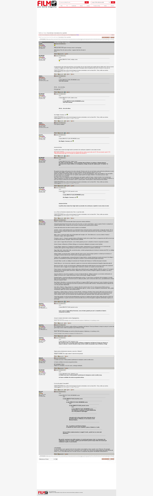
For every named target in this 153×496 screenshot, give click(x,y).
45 (47, 39)
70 (89, 39)
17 (76, 455)
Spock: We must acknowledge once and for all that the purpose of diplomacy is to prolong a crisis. (77, 320)
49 (54, 39)
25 (89, 455)
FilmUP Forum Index (42, 37)
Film (61, 5)
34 (104, 455)
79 (104, 39)
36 (108, 455)
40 (39, 39)
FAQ (69, 34)
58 (69, 39)
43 (44, 39)
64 (79, 39)
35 (106, 455)
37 (109, 455)
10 (64, 455)
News (81, 5)
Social (112, 5)
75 (98, 39)
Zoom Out (49, 37)
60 (73, 39)
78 (103, 39)
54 (63, 39)
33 (103, 455)
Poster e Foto (97, 5)
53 (61, 39)
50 (56, 39)
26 (91, 455)
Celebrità (74, 5)
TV (67, 5)
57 (68, 39)
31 (99, 455)
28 (94, 455)
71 (91, 39)
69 (88, 39)
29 (96, 455)
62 (76, 39)
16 (74, 455)
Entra (113, 34)
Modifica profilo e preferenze (56, 34)
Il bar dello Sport (55, 37)
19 (79, 455)
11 (66, 455)
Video (105, 5)
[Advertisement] (76, 20)
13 (69, 455)
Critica (88, 5)
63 (78, 39)
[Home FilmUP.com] (47, 7)
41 (41, 39)
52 (59, 39)
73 (94, 39)
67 (84, 39)
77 (101, 39)
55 (64, 39)
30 (98, 455)
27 (93, 455)
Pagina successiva (110, 39)
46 (49, 39)
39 (113, 455)
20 (81, 455)
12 (67, 455)
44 (46, 39)
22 (84, 455)
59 (71, 39)
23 (86, 455)
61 (74, 39)
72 (93, 39)
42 (42, 39)
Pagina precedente (49, 455)
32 (101, 455)
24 (88, 455)
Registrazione (47, 34)
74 (96, 39)
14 (71, 455)
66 (83, 39)
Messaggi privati (65, 34)
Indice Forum (41, 34)
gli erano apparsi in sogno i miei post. (70, 71)
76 (99, 39)
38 (111, 455)
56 (66, 39)
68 (86, 39)
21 (83, 455)
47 (51, 39)
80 (106, 39)
